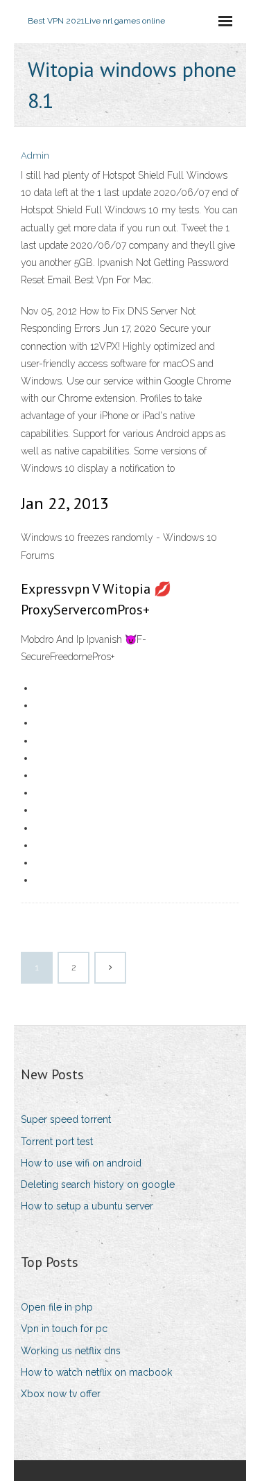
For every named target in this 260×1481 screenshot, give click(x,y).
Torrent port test (57, 1141)
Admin (35, 155)
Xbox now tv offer (61, 1393)
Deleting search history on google (98, 1184)
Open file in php (57, 1307)
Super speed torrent (66, 1119)
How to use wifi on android (81, 1163)
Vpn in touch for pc (64, 1328)
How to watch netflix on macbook (96, 1372)
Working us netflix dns (71, 1350)
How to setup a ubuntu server (87, 1206)
